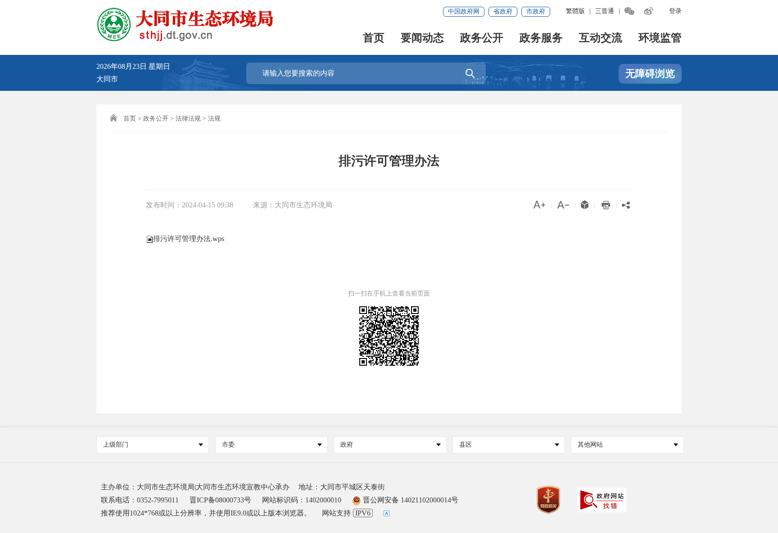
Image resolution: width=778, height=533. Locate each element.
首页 (373, 38)
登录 (675, 11)
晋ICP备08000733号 (220, 500)
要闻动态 (422, 38)
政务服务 (541, 38)
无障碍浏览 (650, 73)
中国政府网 (463, 11)
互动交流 (600, 38)
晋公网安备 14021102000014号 (409, 500)
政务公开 (481, 38)
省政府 (502, 11)
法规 (214, 118)
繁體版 (575, 11)
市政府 (535, 11)
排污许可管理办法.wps (188, 238)
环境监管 (660, 38)
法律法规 (188, 118)
